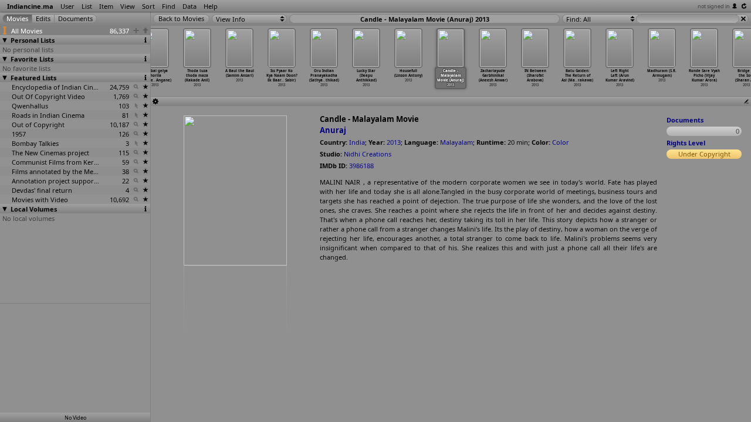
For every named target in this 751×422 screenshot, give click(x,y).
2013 (394, 142)
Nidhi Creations (367, 153)
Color (560, 142)
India (357, 142)
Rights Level (686, 142)
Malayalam (456, 142)
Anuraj (333, 130)
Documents (685, 119)
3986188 (361, 165)
